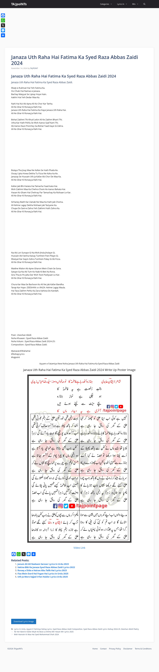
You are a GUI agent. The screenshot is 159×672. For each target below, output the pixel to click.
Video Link (79, 547)
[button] (144, 4)
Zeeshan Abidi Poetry (130, 629)
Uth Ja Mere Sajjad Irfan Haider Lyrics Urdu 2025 (43, 576)
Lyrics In (120, 4)
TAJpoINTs (19, 4)
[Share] (2, 35)
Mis (133, 4)
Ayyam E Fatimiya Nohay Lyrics (39, 629)
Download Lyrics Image (24, 621)
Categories (104, 4)
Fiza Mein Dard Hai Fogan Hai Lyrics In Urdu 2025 (43, 573)
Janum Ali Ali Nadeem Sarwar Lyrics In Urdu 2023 (43, 564)
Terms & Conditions (143, 648)
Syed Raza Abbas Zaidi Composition (67, 629)
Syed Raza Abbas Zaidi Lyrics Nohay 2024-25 (101, 629)
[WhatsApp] (2, 20)
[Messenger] (2, 30)
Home (95, 648)
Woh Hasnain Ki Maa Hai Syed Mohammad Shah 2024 (36, 634)
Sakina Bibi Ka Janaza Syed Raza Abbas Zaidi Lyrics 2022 (46, 567)
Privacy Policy (115, 648)
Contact (103, 648)
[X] (2, 25)
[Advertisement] (79, 28)
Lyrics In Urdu (20, 629)
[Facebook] (2, 15)
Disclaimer (127, 648)
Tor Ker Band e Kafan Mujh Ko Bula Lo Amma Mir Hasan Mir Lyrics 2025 (44, 631)
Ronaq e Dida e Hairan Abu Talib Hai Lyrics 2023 (42, 570)
